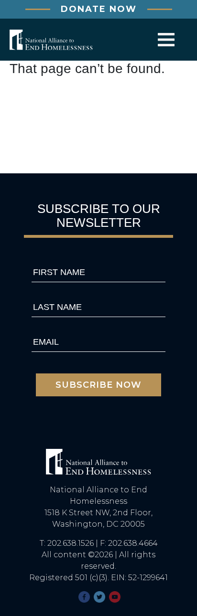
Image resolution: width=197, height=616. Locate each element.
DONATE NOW (99, 9)
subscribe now (98, 385)
